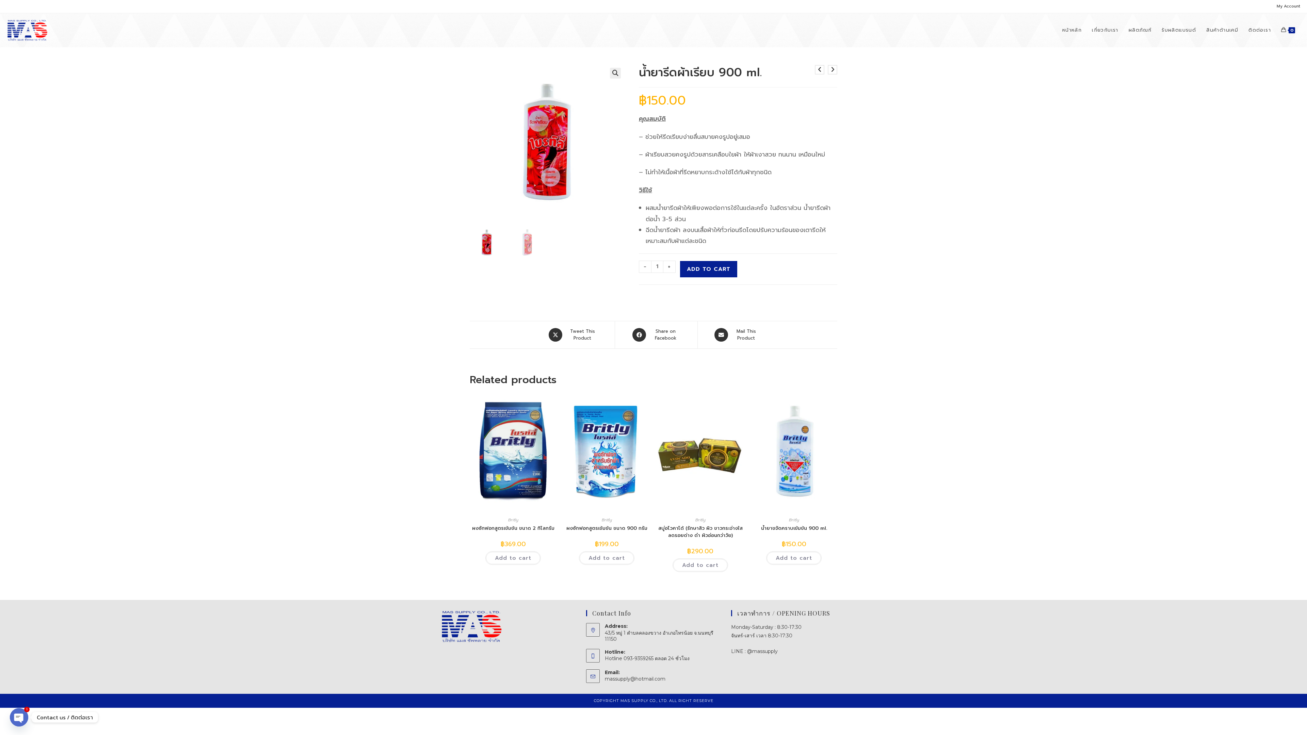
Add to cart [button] (513, 558)
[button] (615, 73)
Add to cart (708, 269)
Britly (513, 520)
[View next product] (832, 70)
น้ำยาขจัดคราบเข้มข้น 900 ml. (794, 528)
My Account (1288, 6)
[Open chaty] (19, 717)
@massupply (762, 651)
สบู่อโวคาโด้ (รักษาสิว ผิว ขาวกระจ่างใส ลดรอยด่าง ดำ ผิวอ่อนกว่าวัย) (700, 532)
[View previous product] (819, 70)
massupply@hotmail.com (635, 679)
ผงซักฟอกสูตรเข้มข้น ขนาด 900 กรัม (606, 528)
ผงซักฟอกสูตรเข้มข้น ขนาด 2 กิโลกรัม (513, 528)
